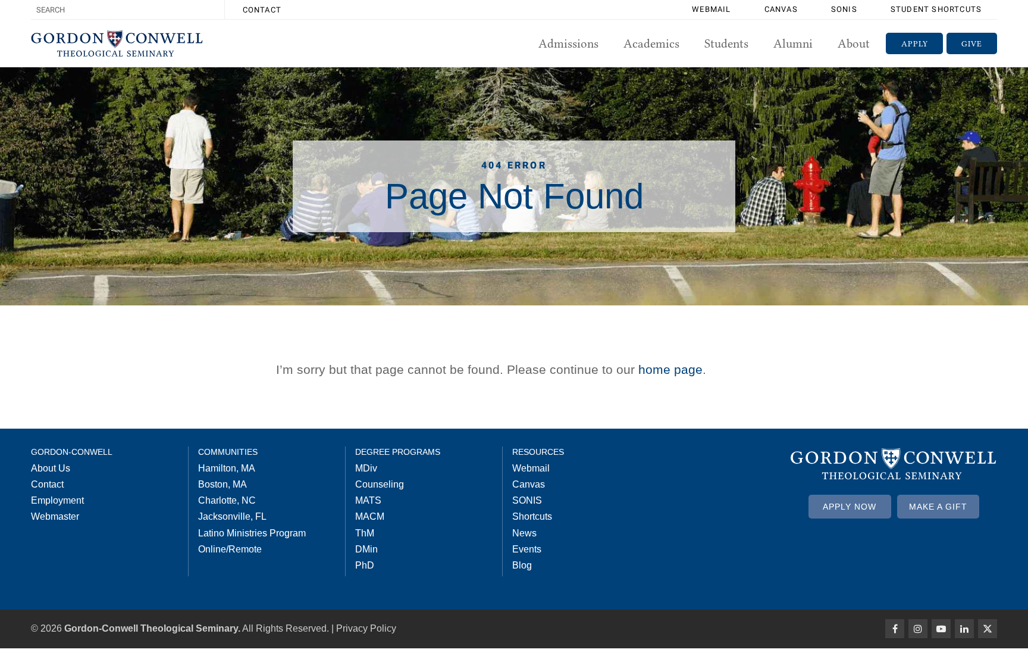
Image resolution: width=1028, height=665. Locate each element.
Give (971, 43)
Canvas (781, 9)
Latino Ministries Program (252, 533)
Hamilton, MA (226, 468)
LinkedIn (964, 628)
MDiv (366, 468)
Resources (538, 452)
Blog (522, 565)
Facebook (894, 628)
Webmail (711, 9)
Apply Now (849, 506)
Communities (228, 452)
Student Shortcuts (936, 9)
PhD (364, 565)
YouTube (941, 628)
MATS (368, 500)
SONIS (844, 9)
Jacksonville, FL (232, 516)
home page (670, 369)
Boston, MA (222, 484)
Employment (57, 500)
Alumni (793, 43)
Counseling (379, 484)
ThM (364, 533)
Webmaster (55, 516)
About (854, 43)
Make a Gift (938, 506)
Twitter (987, 628)
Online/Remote (230, 549)
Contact (262, 9)
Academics (651, 43)
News (524, 533)
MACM (369, 516)
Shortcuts (532, 516)
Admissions (568, 43)
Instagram (917, 628)
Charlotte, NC (227, 500)
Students (726, 43)
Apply (914, 43)
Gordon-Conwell (71, 452)
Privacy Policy (366, 628)
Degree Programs (397, 452)
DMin (366, 549)
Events (526, 549)
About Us (50, 468)
